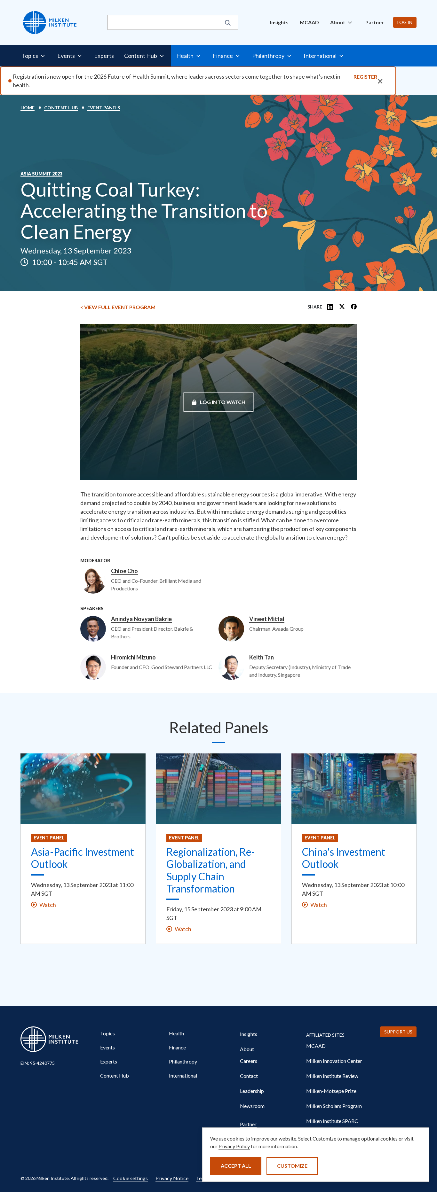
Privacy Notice (171, 1178)
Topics (107, 1033)
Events (107, 1047)
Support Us (398, 1031)
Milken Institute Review (332, 1076)
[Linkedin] (330, 307)
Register (365, 77)
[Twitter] (342, 307)
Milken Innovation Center (334, 1061)
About (247, 1049)
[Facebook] (354, 307)
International (183, 1075)
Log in (404, 22)
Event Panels (103, 107)
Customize (292, 1166)
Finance (177, 1047)
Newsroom (252, 1106)
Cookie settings (130, 1178)
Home (27, 107)
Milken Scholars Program (334, 1106)
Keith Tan (261, 657)
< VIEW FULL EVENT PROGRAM (117, 307)
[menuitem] (279, 22)
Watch (47, 904)
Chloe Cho (124, 571)
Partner (374, 22)
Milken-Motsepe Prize (331, 1091)
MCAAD (309, 22)
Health (176, 1033)
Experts (104, 55)
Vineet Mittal (266, 619)
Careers (248, 1061)
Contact (249, 1076)
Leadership (252, 1091)
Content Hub (61, 107)
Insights (279, 22)
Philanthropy (183, 1061)
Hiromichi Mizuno (133, 657)
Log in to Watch (222, 402)
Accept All (236, 1166)
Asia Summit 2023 (41, 174)
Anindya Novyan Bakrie (141, 619)
